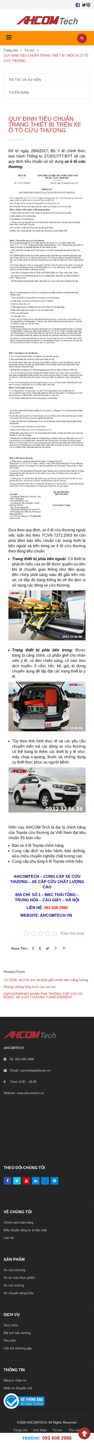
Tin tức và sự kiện (25, 80)
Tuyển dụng (19, 92)
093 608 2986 (56, 908)
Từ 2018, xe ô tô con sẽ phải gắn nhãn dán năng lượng (46, 980)
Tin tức (29, 50)
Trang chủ (11, 50)
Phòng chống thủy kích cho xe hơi (29, 987)
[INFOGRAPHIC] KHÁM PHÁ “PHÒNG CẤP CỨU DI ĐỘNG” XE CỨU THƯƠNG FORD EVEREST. (43, 995)
